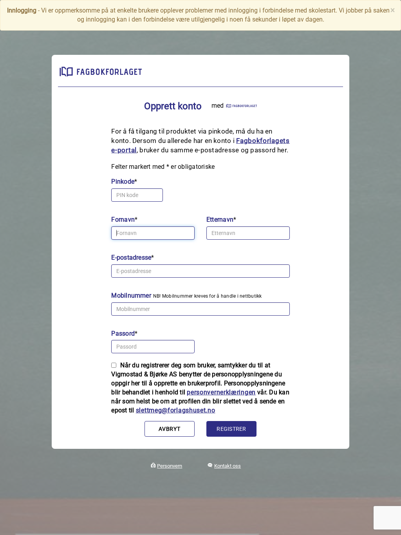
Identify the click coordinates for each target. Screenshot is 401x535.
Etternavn (219, 219)
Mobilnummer (131, 295)
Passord (123, 333)
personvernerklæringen (221, 392)
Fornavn (123, 219)
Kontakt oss (227, 466)
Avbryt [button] (169, 429)
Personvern (169, 466)
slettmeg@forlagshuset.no (175, 410)
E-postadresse (131, 257)
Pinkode (122, 181)
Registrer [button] (231, 429)
